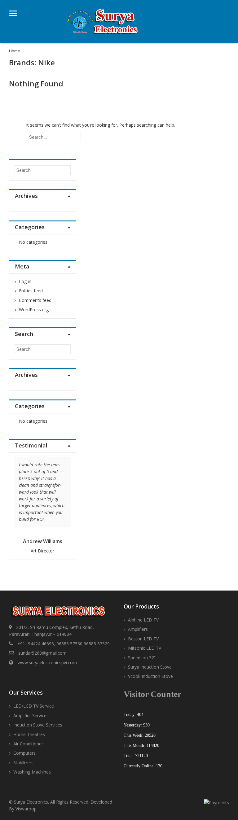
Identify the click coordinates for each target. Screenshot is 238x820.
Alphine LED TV (143, 620)
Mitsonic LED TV (144, 648)
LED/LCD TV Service (33, 706)
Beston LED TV (143, 639)
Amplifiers (138, 629)
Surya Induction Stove (150, 667)
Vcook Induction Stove (150, 676)
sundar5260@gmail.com (42, 653)
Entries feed (31, 291)
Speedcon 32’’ (141, 658)
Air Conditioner (28, 744)
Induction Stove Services (37, 725)
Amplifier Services (31, 715)
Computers (24, 753)
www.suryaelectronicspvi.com (47, 662)
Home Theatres (29, 734)
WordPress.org (34, 309)
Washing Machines (32, 772)
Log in (25, 281)
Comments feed (35, 300)
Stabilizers (23, 762)
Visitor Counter (152, 694)
